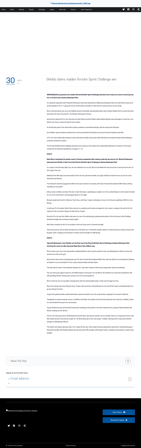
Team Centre (117, 412)
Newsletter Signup (117, 420)
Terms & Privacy (71, 445)
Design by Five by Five (128, 445)
